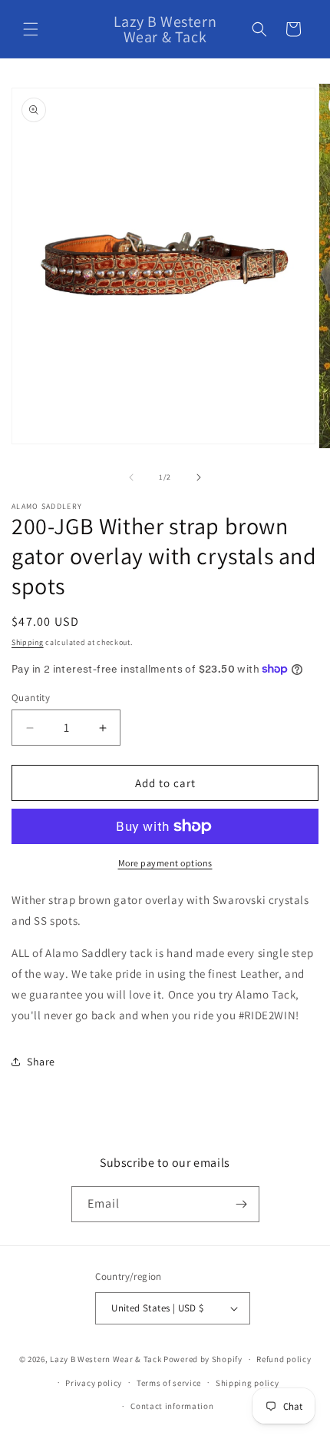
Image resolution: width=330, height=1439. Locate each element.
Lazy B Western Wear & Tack (105, 1359)
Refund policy (283, 1359)
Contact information (171, 1406)
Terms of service (169, 1383)
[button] (31, 29)
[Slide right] (199, 477)
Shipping (28, 642)
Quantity (31, 697)
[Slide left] (131, 477)
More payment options (165, 863)
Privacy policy (93, 1383)
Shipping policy (247, 1383)
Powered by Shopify (203, 1359)
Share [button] (41, 1061)
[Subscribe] (242, 1204)
